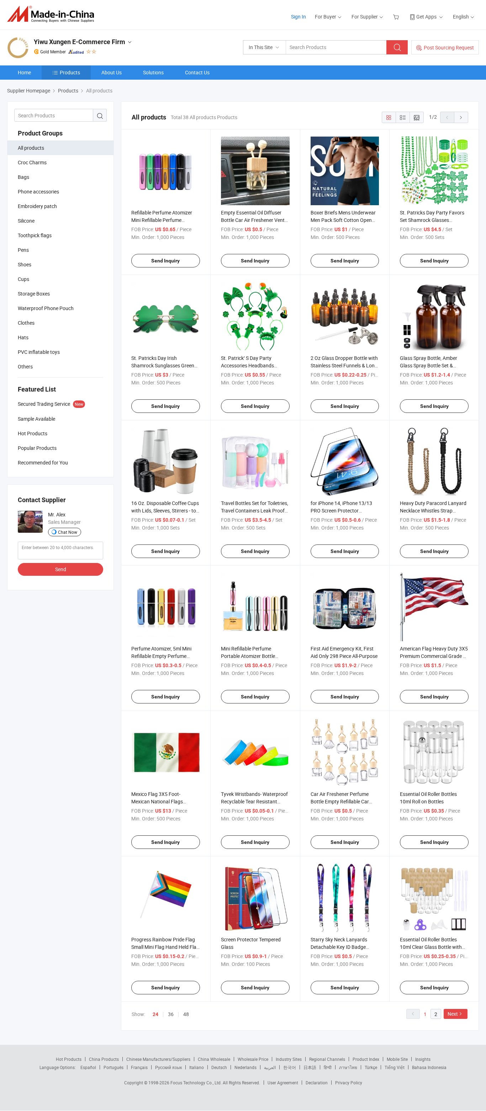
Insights (422, 1059)
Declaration (317, 1082)
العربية (270, 1067)
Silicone (26, 220)
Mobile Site (397, 1059)
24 (155, 1014)
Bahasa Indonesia (429, 1067)
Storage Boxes (34, 293)
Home (24, 72)
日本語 (309, 1067)
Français (139, 1067)
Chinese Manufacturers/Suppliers (158, 1059)
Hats (23, 337)
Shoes (24, 264)
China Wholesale (214, 1059)
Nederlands (245, 1067)
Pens (23, 249)
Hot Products (68, 1059)
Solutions (153, 72)
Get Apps (426, 16)
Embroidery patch (37, 206)
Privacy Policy (348, 1082)
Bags (23, 177)
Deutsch (219, 1067)
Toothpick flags (35, 235)
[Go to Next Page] (461, 117)
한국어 (289, 1067)
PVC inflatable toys (39, 352)
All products (31, 147)
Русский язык (168, 1067)
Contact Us (197, 72)
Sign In (298, 16)
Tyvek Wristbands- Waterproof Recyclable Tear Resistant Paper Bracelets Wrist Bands (254, 801)
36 (171, 1014)
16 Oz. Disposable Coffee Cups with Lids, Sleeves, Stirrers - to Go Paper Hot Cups (165, 510)
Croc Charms (32, 162)
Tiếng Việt (395, 1067)
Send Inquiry (165, 261)
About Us (111, 72)
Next (453, 1013)
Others (25, 366)
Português (113, 1067)
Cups (23, 279)
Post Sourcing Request (449, 47)
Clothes (26, 322)
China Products (104, 1059)
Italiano (196, 1067)
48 (186, 1014)
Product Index (366, 1059)
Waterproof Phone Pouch (46, 308)
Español (88, 1067)
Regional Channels (327, 1059)
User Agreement (283, 1082)
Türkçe (371, 1067)
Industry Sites (289, 1059)
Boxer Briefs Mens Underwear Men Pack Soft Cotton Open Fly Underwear (343, 220)
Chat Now (67, 532)
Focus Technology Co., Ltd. (196, 1082)
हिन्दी (328, 1067)
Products (70, 72)
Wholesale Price (253, 1059)
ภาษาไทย (348, 1067)
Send (60, 569)
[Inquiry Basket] (397, 16)
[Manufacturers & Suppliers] (53, 14)
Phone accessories (38, 191)
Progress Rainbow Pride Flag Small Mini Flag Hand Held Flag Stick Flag (165, 947)
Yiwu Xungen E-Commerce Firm (79, 42)
